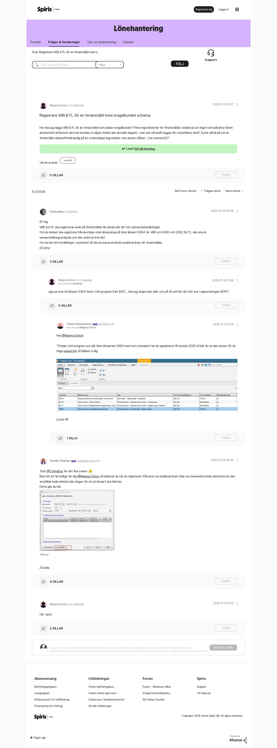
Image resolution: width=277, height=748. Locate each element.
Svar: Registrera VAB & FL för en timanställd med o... (65, 52)
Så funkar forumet (154, 699)
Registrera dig (204, 9)
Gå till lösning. (145, 149)
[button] (237, 105)
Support (201, 686)
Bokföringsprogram (45, 686)
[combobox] (75, 64)
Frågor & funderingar (64, 42)
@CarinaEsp (55, 471)
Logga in (224, 9)
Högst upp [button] (39, 737)
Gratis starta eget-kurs (102, 693)
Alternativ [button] (180, 65)
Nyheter (128, 42)
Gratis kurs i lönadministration (106, 699)
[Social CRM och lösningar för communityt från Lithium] (238, 739)
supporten (70, 351)
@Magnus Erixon (72, 335)
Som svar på (69, 283)
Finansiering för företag (48, 705)
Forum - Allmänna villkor (157, 686)
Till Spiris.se (204, 693)
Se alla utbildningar (100, 705)
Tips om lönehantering (101, 42)
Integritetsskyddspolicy (156, 693)
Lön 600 (68, 160)
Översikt (35, 42)
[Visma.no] (48, 9)
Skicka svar (223, 647)
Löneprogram (42, 693)
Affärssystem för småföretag (51, 699)
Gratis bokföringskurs (101, 686)
